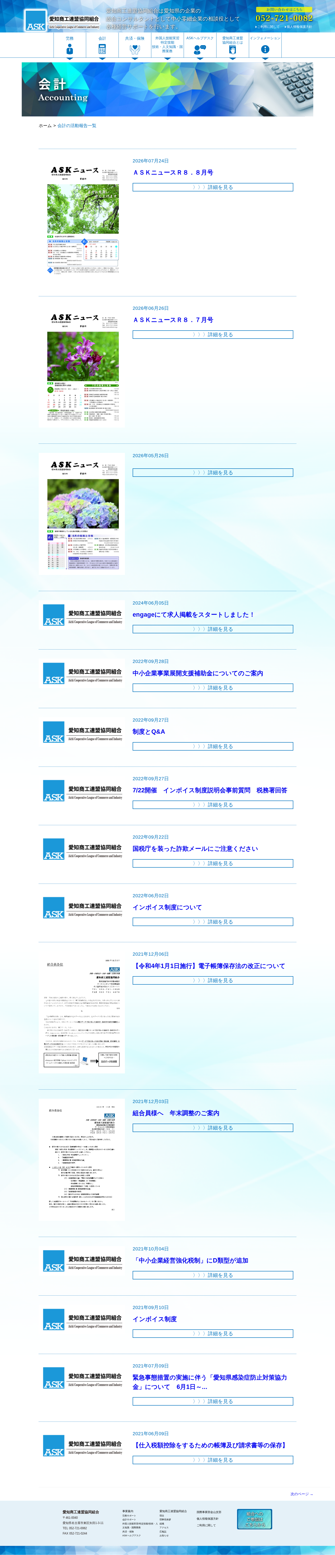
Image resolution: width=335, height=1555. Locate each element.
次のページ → (302, 1494)
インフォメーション (265, 38)
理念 (162, 1515)
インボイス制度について (167, 907)
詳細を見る (213, 187)
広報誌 (163, 1531)
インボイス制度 (155, 1319)
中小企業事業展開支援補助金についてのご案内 (198, 673)
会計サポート (129, 1519)
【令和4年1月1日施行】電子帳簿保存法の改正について (209, 966)
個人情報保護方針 (299, 27)
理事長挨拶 (165, 1519)
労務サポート (129, 1515)
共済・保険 (134, 38)
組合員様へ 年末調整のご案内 (176, 1113)
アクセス (164, 1527)
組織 (162, 1523)
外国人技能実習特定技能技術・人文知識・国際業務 (167, 44)
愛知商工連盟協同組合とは (232, 40)
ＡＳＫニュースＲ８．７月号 (173, 319)
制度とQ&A (149, 731)
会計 (102, 38)
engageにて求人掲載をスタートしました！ (194, 614)
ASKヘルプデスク (200, 38)
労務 (70, 38)
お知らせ (164, 1535)
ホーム (45, 125)
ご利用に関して (268, 27)
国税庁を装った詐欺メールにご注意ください (195, 848)
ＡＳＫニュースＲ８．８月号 (173, 172)
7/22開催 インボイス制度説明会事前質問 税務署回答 (210, 790)
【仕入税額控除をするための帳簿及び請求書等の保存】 (210, 1445)
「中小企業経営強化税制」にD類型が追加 (190, 1260)
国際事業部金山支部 (209, 1512)
